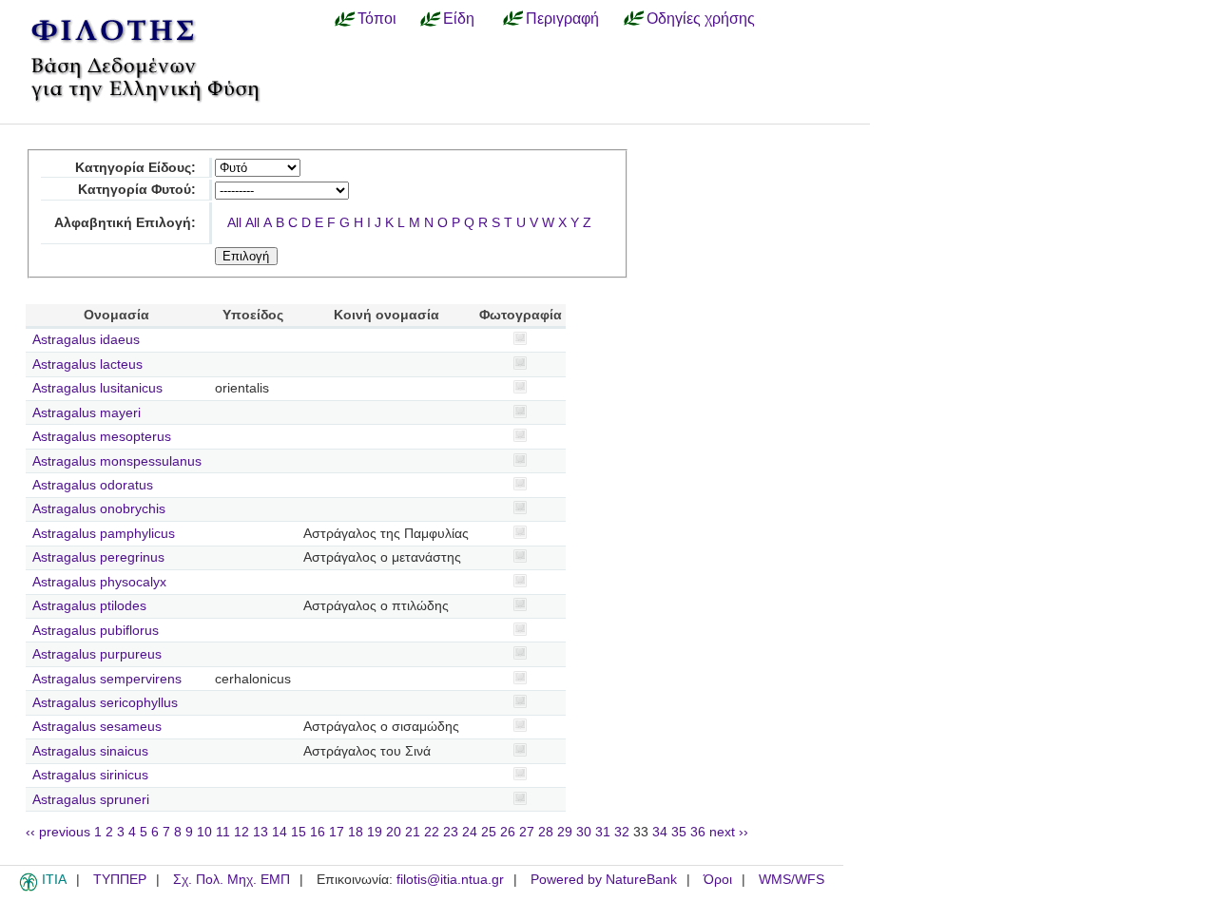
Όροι (718, 879)
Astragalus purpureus (97, 654)
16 (317, 832)
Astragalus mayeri (86, 413)
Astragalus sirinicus (90, 775)
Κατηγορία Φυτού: (137, 189)
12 (241, 832)
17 (336, 832)
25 (488, 832)
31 (602, 832)
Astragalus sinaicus (90, 751)
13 (260, 832)
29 (564, 832)
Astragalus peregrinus (98, 557)
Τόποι (376, 18)
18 (355, 832)
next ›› (728, 832)
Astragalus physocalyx (99, 582)
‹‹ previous (58, 832)
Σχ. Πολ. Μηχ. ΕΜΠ (231, 879)
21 (412, 832)
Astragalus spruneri (90, 800)
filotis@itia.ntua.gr (450, 879)
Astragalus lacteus (87, 364)
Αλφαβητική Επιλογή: (125, 223)
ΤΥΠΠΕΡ (119, 879)
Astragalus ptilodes (89, 606)
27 (526, 832)
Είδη (458, 18)
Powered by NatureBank (604, 879)
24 (469, 832)
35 (678, 832)
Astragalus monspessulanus (117, 461)
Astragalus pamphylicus (103, 534)
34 (659, 832)
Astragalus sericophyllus (105, 703)
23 (450, 832)
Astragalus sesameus (97, 726)
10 (204, 832)
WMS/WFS (791, 879)
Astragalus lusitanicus (97, 388)
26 (507, 832)
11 (223, 832)
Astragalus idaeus (86, 340)
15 (298, 832)
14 (279, 832)
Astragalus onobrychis (98, 509)
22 (431, 832)
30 (583, 832)
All (234, 223)
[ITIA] (28, 887)
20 (393, 832)
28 (545, 832)
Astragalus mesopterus (101, 437)
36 (697, 832)
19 (374, 832)
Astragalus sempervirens (107, 679)
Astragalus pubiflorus (95, 630)
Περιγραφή (562, 18)
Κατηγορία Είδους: (135, 168)
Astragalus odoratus (92, 485)
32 (621, 832)
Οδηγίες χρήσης (701, 18)
